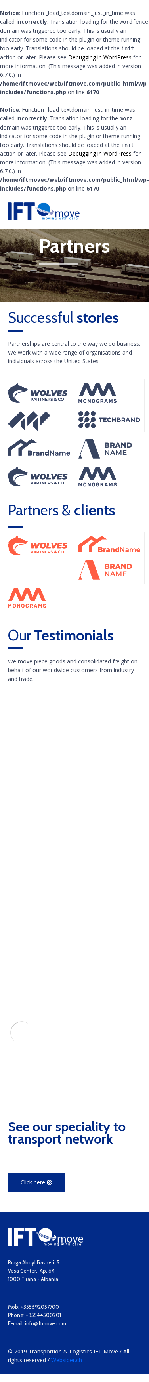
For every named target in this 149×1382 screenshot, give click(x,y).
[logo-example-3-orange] (27, 606)
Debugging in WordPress (100, 57)
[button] (36, 1182)
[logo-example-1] (39, 453)
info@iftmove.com (45, 1324)
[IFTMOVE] (44, 211)
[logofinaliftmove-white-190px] (45, 1244)
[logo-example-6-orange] (105, 577)
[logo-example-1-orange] (109, 550)
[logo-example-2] (38, 400)
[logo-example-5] (109, 426)
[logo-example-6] (105, 456)
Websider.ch (66, 1360)
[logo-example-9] (29, 429)
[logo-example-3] (97, 401)
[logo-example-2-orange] (38, 553)
